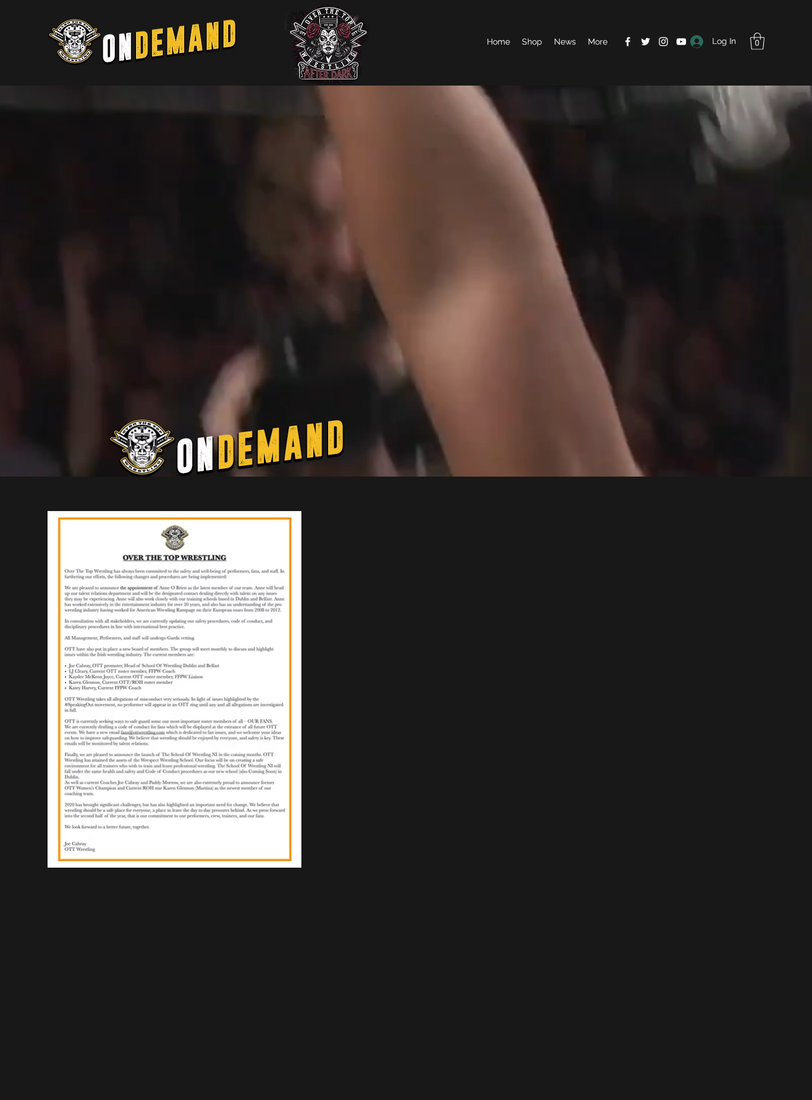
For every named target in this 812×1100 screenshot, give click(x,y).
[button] (757, 41)
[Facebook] (628, 42)
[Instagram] (663, 42)
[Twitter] (646, 42)
